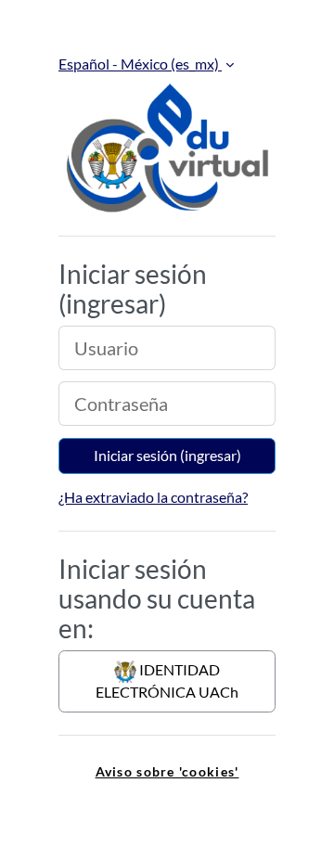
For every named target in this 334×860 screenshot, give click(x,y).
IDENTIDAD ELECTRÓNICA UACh (167, 680)
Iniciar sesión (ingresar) (167, 455)
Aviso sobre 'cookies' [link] (167, 771)
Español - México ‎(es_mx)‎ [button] (140, 63)
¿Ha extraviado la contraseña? (153, 497)
